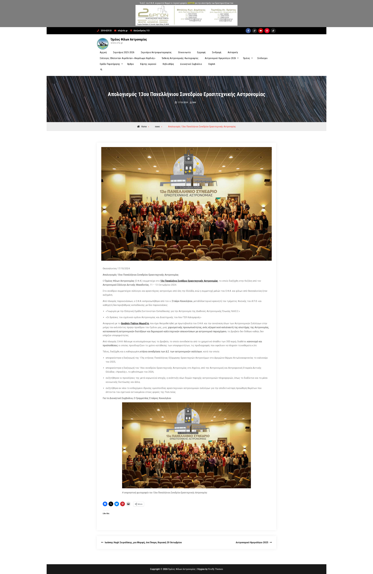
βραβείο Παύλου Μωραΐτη (135, 323)
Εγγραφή (201, 52)
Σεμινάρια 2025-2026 (123, 52)
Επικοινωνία (184, 52)
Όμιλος (246, 58)
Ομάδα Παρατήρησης (110, 64)
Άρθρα (130, 64)
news (157, 126)
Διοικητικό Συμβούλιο (191, 64)
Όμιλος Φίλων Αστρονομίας (129, 39)
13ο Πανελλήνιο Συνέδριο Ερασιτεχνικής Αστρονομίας (189, 280)
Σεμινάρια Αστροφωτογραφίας (156, 52)
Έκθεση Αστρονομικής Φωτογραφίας (180, 58)
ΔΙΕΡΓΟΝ (191, 3)
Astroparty (233, 52)
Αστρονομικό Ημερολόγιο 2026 (220, 58)
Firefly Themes (215, 569)
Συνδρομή (216, 52)
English (211, 64)
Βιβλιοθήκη (168, 64)
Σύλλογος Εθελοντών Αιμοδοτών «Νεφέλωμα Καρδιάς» (127, 58)
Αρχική (103, 52)
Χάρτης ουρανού (148, 64)
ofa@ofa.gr (123, 30)
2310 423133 (106, 30)
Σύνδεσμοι (262, 58)
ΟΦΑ (194, 102)
